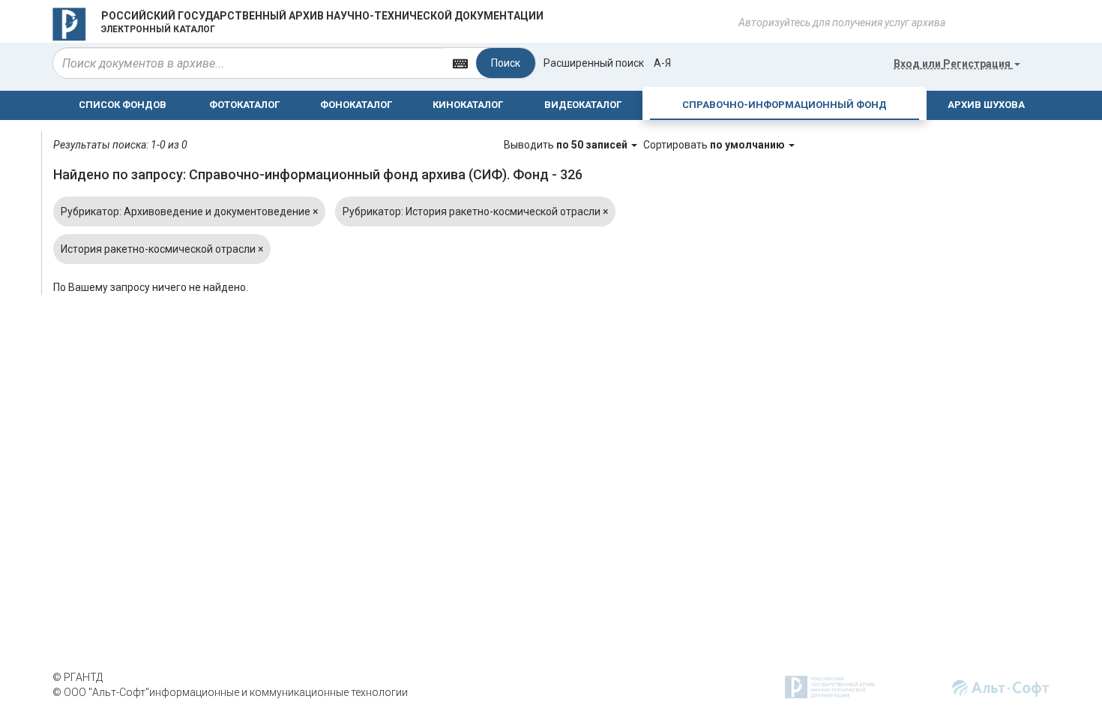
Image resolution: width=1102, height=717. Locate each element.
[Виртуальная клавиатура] (460, 62)
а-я (662, 63)
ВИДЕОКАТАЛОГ (582, 104)
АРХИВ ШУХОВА (986, 104)
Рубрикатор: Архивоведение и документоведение (189, 212)
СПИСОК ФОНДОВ (122, 104)
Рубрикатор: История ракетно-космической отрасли (475, 212)
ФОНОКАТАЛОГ (356, 104)
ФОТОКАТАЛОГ (244, 104)
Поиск (505, 63)
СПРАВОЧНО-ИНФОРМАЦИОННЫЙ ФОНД (784, 104)
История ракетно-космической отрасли (162, 249)
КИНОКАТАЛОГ (468, 104)
